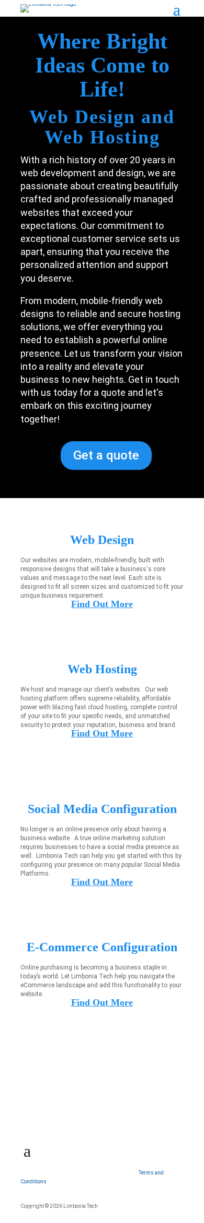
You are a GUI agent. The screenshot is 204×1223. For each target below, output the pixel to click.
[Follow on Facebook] (28, 1117)
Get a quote (106, 455)
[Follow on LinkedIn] (72, 1117)
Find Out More (102, 604)
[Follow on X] (50, 1117)
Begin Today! (70, 1073)
